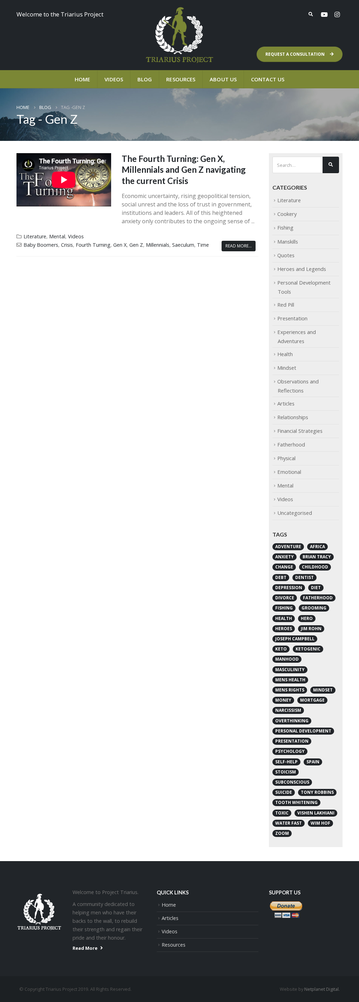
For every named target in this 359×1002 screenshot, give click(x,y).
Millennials (157, 244)
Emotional (289, 471)
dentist (304, 577)
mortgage (312, 700)
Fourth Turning (93, 244)
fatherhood (318, 598)
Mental (57, 236)
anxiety (284, 557)
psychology (290, 751)
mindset (323, 690)
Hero (307, 618)
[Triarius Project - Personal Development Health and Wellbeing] (179, 35)
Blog (144, 79)
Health (285, 353)
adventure (288, 547)
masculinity (290, 670)
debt (280, 577)
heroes (283, 629)
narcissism (288, 710)
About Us (223, 79)
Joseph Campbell (294, 639)
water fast (288, 823)
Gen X (120, 244)
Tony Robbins (317, 792)
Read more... (238, 246)
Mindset (286, 367)
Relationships (292, 417)
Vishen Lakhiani (315, 813)
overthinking (292, 721)
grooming (314, 608)
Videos (113, 79)
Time (203, 244)
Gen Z (136, 244)
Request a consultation (295, 54)
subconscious (292, 782)
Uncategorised (294, 512)
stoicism (285, 772)
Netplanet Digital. (322, 989)
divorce (284, 598)
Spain (312, 762)
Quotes (285, 255)
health (283, 618)
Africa (317, 547)
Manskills (287, 241)
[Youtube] (324, 14)
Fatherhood (291, 444)
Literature (34, 236)
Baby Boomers (40, 244)
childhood (315, 567)
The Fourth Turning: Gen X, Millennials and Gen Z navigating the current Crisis (184, 169)
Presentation (292, 318)
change (284, 567)
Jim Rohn (311, 629)
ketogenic (308, 649)
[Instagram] (337, 14)
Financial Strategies (300, 430)
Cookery (287, 213)
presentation (292, 741)
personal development (303, 731)
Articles (285, 403)
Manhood (287, 659)
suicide (283, 792)
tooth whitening (296, 802)
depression (288, 588)
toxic (282, 813)
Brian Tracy (317, 557)
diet (316, 588)
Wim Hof (320, 823)
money (283, 700)
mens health (290, 680)
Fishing (285, 227)
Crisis (67, 244)
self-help (286, 762)
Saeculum (183, 244)
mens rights (289, 690)
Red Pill (285, 304)
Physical (286, 458)
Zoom (282, 833)
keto (281, 649)
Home (82, 79)
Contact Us (267, 79)
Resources (180, 79)
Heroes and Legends (301, 268)
